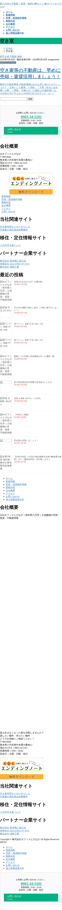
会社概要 (10, 490)
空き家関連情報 (8, 62)
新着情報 (10, 481)
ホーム (9, 478)
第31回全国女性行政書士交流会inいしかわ (33, 382)
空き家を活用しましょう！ (26, 440)
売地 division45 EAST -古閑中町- (28, 282)
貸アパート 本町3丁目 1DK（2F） (29, 340)
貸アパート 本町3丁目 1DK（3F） (29, 324)
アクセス (10, 493)
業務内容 (10, 487)
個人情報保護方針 (15, 499)
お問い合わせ (13, 496)
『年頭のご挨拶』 (22, 415)
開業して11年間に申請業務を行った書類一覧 (34, 356)
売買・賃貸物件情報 (16, 484)
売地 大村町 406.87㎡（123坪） (28, 398)
